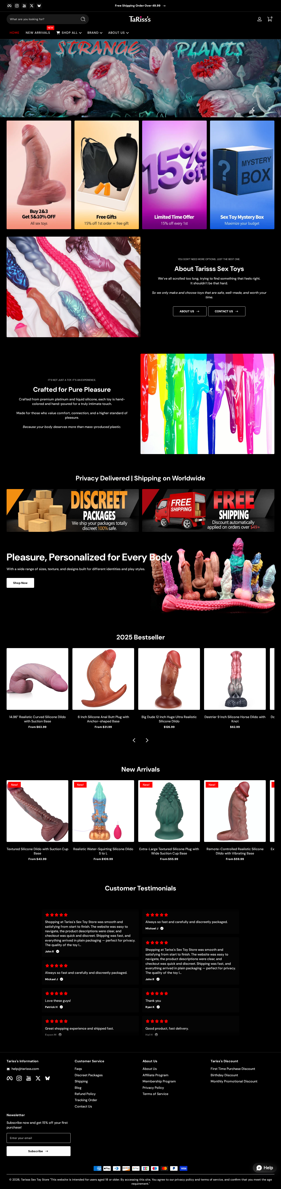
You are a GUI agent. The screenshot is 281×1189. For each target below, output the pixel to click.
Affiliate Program (155, 1075)
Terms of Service (155, 1094)
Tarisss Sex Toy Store (35, 1179)
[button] (269, 19)
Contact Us (83, 1106)
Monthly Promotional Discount (234, 1081)
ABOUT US (187, 311)
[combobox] (41, 19)
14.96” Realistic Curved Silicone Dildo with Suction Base (37, 719)
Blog (78, 1088)
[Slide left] (253, 109)
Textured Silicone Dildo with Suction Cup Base (37, 851)
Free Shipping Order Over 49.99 (137, 5)
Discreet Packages (89, 1075)
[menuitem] (107, 1069)
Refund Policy (85, 1094)
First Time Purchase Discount (233, 1069)
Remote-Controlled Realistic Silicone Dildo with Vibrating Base (235, 851)
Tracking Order (86, 1100)
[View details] (140, 78)
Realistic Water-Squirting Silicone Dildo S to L (103, 851)
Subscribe (35, 1151)
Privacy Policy (153, 1088)
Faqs (78, 1069)
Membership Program (159, 1081)
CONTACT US (224, 311)
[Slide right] (269, 109)
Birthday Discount (224, 1075)
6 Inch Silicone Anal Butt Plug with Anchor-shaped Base (103, 719)
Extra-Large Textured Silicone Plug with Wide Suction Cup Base (169, 851)
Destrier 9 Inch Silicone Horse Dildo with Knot (234, 719)
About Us (150, 1069)
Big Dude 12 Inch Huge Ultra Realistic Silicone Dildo (169, 719)
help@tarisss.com (25, 1069)
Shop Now (20, 583)
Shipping (81, 1081)
